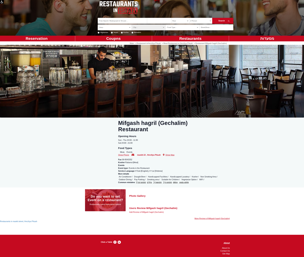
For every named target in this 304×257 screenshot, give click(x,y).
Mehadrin (137, 32)
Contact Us (225, 251)
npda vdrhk (184, 182)
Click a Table (106, 242)
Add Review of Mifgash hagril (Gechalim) (146, 212)
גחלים (149, 182)
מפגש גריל (167, 182)
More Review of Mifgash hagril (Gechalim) (212, 219)
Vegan (115, 32)
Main (132, 43)
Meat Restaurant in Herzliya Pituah (178, 43)
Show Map (169, 155)
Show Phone (123, 155)
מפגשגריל (157, 182)
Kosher (126, 32)
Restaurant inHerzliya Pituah (149, 43)
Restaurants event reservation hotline (105, 204)
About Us (226, 248)
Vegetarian (104, 32)
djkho (175, 182)
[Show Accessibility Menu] (2, 2)
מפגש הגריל (141, 182)
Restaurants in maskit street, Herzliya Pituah (18, 221)
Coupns (113, 38)
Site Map (226, 254)
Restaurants (190, 38)
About (227, 243)
